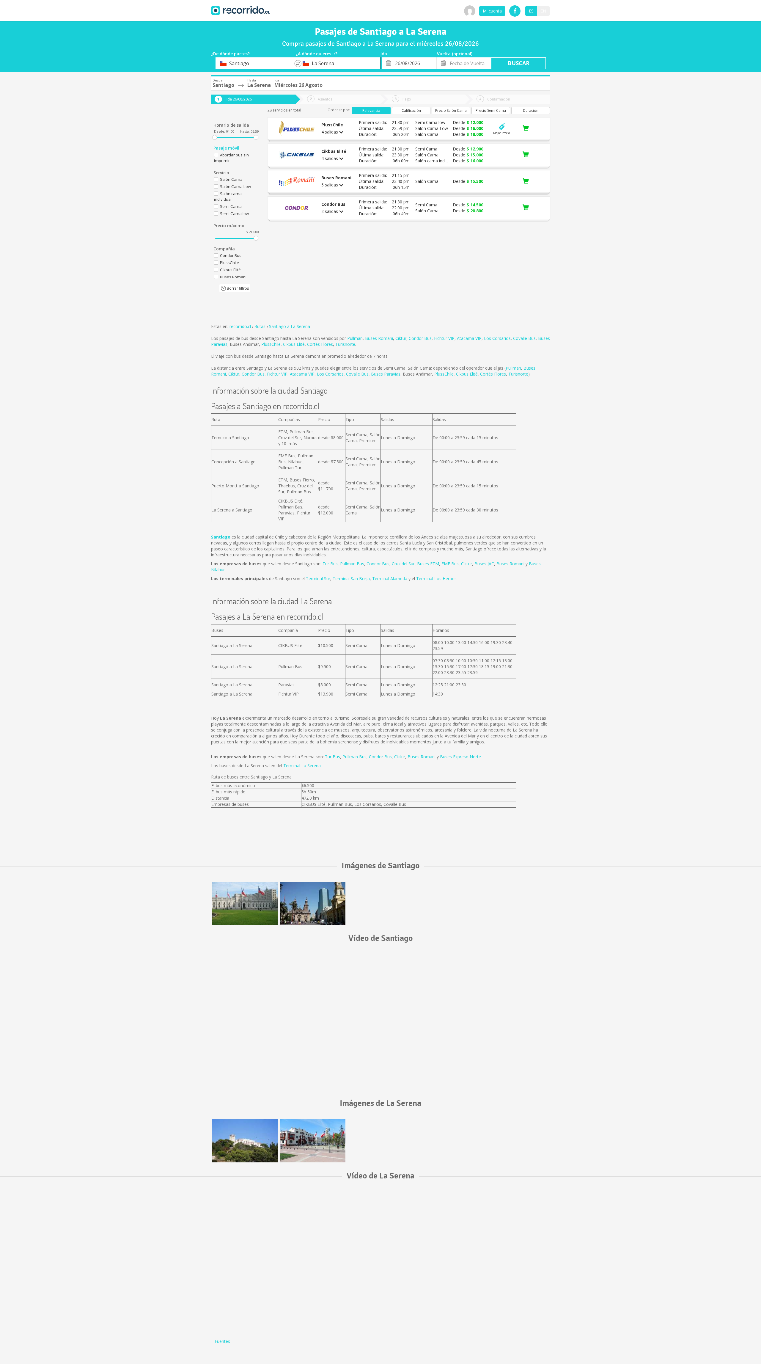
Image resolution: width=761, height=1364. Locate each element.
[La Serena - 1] (245, 1140)
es (531, 11)
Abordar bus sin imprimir (231, 157)
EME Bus (450, 563)
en (543, 11)
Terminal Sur (318, 578)
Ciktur (400, 338)
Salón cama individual (228, 196)
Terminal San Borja (351, 578)
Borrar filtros (237, 288)
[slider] (214, 137)
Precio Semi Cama (491, 110)
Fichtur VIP (444, 338)
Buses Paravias (385, 374)
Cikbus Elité (294, 344)
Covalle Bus (524, 338)
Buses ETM (428, 563)
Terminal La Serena (302, 765)
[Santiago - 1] (245, 903)
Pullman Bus (352, 563)
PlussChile (271, 344)
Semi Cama (231, 206)
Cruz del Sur (403, 563)
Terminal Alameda (389, 578)
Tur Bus (330, 563)
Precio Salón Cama (451, 110)
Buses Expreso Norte (460, 756)
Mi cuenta (492, 11)
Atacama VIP (469, 338)
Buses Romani (379, 338)
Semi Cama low (234, 213)
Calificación (411, 110)
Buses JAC (484, 563)
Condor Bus (420, 338)
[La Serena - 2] (313, 1140)
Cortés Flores (320, 344)
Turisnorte (345, 344)
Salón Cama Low (235, 186)
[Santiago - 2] (313, 903)
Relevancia (371, 110)
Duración (530, 110)
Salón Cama (231, 179)
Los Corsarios (497, 338)
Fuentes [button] (222, 1341)
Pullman (355, 338)
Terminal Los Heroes (436, 578)
